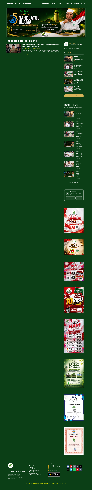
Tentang (54, 3)
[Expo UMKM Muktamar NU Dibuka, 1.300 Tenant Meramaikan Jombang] (68, 89)
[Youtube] (71, 466)
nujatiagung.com (61, 483)
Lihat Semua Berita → (74, 95)
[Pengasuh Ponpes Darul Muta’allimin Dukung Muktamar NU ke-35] (68, 81)
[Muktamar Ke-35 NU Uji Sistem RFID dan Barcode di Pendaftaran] (68, 66)
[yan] (46, 22)
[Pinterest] (77, 469)
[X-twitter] (80, 466)
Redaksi (69, 3)
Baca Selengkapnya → (27, 54)
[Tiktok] (74, 466)
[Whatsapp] (74, 469)
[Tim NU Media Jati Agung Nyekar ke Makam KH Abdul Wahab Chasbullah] (68, 74)
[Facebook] (68, 466)
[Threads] (68, 469)
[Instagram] (77, 466)
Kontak (76, 3)
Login (83, 3)
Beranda (45, 3)
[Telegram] (71, 469)
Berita (61, 3)
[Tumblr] (80, 469)
